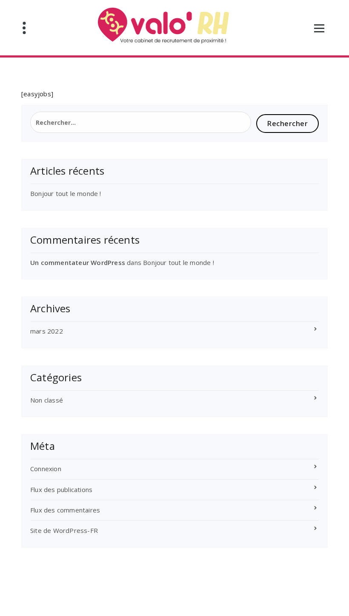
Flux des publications (61, 489)
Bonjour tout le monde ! (65, 193)
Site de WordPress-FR (64, 530)
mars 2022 (46, 331)
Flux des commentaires (65, 510)
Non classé (46, 400)
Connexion (45, 468)
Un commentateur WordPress (77, 262)
